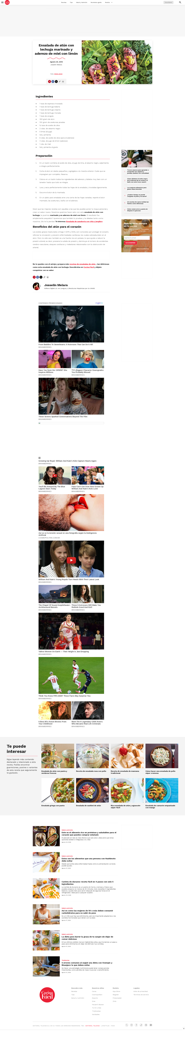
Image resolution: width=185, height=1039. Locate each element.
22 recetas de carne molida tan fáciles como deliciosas (138, 202)
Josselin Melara (56, 65)
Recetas (63, 2)
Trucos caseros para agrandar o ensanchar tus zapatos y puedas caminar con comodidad (138, 171)
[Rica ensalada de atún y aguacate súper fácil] (127, 790)
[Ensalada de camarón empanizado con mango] (161, 790)
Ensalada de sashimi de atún (88, 806)
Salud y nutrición (67, 830)
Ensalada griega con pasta (52, 806)
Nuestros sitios (98, 988)
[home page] (7, 2)
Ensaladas (58, 74)
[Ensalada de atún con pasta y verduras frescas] (57, 756)
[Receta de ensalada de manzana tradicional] (127, 756)
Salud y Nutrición (81, 2)
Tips (71, 2)
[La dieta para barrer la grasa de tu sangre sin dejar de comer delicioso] (46, 940)
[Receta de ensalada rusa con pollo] (92, 756)
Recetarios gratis (96, 2)
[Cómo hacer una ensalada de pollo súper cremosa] (161, 756)
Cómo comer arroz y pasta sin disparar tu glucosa (137, 209)
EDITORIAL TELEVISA (92, 1026)
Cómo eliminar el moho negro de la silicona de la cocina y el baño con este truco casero (137, 180)
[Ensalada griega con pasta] (57, 790)
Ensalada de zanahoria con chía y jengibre (84, 221)
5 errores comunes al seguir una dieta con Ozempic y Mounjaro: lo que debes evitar (87, 964)
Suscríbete (168, 2)
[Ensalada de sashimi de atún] (92, 790)
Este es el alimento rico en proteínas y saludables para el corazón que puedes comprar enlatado (89, 833)
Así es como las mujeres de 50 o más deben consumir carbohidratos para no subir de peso (87, 911)
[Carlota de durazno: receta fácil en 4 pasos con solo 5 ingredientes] (46, 888)
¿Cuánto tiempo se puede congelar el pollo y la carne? (137, 195)
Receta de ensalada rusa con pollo (91, 771)
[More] (111, 2)
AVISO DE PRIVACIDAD (143, 248)
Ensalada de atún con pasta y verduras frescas (54, 772)
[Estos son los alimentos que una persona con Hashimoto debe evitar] (46, 862)
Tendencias (65, 960)
